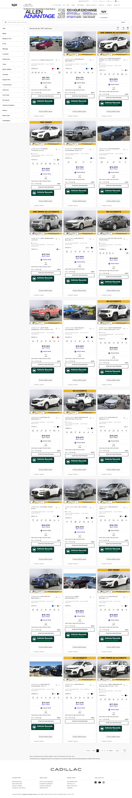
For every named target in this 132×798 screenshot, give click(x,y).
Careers (70, 787)
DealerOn (25, 794)
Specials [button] (102, 5)
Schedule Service (45, 785)
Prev (94, 750)
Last (117, 750)
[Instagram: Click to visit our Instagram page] (104, 782)
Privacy (35, 794)
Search (123, 22)
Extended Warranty (46, 783)
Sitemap (30, 794)
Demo (73, 5)
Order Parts (44, 787)
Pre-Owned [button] (80, 5)
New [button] (68, 5)
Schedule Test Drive (18, 787)
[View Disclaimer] (45, 72)
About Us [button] (117, 5)
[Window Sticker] (59, 73)
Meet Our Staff (72, 785)
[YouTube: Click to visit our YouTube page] (100, 782)
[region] (46, 91)
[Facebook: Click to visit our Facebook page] (96, 782)
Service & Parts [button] (91, 5)
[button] (60, 43)
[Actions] (59, 60)
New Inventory (17, 781)
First (88, 750)
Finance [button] (109, 5)
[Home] (64, 5)
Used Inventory (17, 783)
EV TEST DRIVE (57, 5)
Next (111, 750)
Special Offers (17, 785)
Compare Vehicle (39, 116)
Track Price (47, 83)
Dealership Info (72, 781)
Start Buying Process (46, 96)
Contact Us (71, 783)
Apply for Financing (46, 781)
